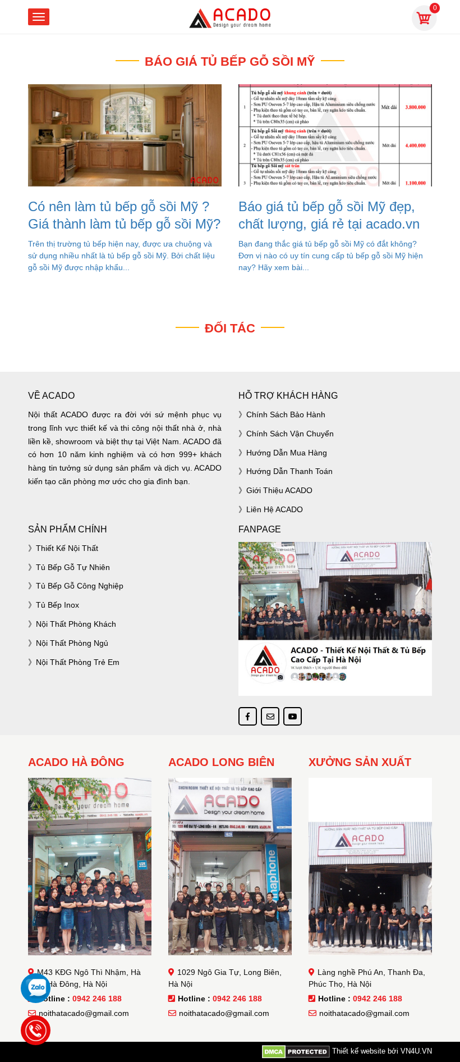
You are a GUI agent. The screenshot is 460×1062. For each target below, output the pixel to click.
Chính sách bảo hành (285, 414)
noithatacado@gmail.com (84, 1013)
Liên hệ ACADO (274, 509)
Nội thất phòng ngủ (72, 643)
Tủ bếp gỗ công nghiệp (79, 585)
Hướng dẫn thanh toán (289, 471)
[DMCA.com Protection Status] (296, 1051)
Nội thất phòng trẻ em (77, 662)
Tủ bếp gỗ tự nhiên (73, 567)
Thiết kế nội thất (67, 548)
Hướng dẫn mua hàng (286, 452)
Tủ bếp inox (57, 604)
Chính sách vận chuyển (290, 433)
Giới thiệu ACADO (279, 490)
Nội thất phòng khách (76, 623)
